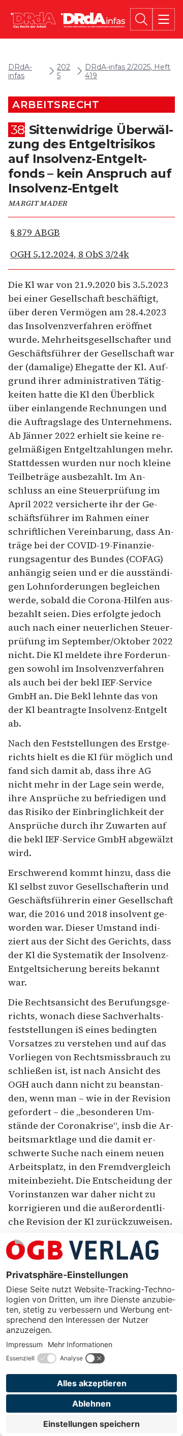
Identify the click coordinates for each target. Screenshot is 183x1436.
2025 (63, 71)
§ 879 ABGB (35, 232)
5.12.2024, (69, 254)
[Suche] (141, 19)
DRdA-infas (20, 71)
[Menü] (163, 19)
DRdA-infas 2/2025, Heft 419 (127, 71)
